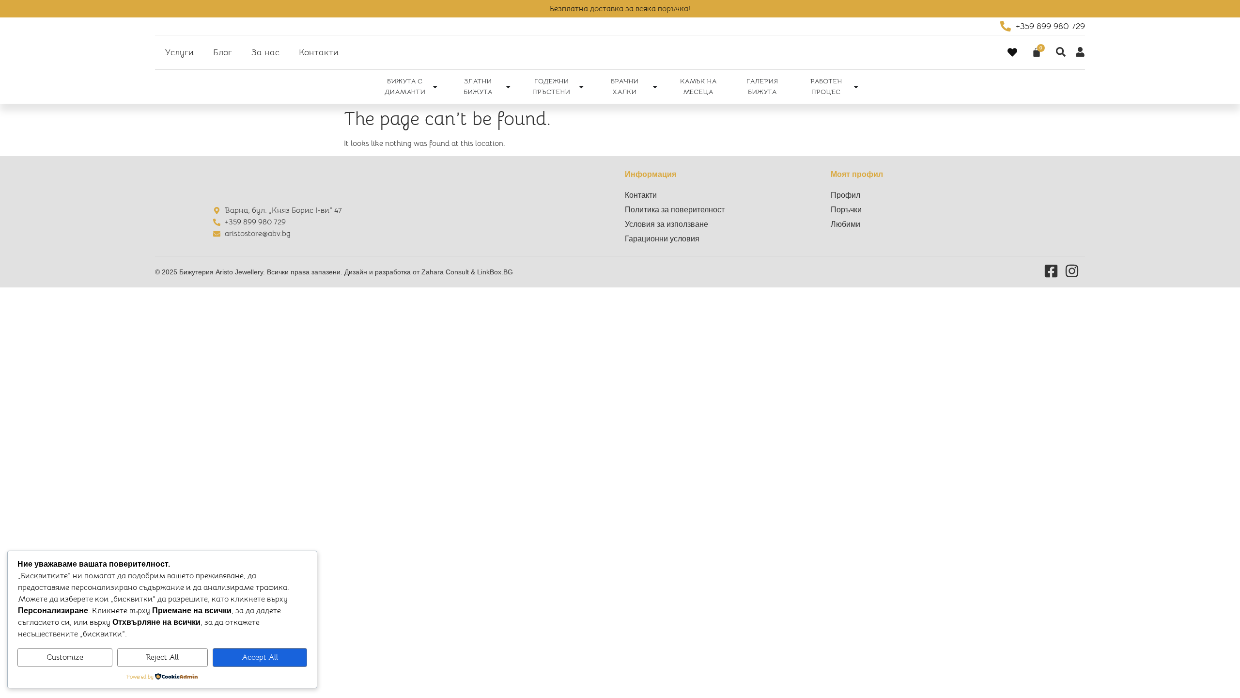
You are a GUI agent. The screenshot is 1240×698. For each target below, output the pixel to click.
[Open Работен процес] (855, 86)
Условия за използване (666, 224)
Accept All (260, 657)
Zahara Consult (446, 272)
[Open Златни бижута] (508, 86)
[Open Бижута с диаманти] (435, 86)
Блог (222, 52)
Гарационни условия (662, 239)
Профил (845, 195)
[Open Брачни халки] (654, 86)
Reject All (162, 657)
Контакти (319, 52)
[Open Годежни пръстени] (581, 86)
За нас (265, 52)
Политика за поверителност (675, 210)
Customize (64, 657)
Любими (845, 224)
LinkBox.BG (495, 272)
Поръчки (846, 210)
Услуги (179, 52)
